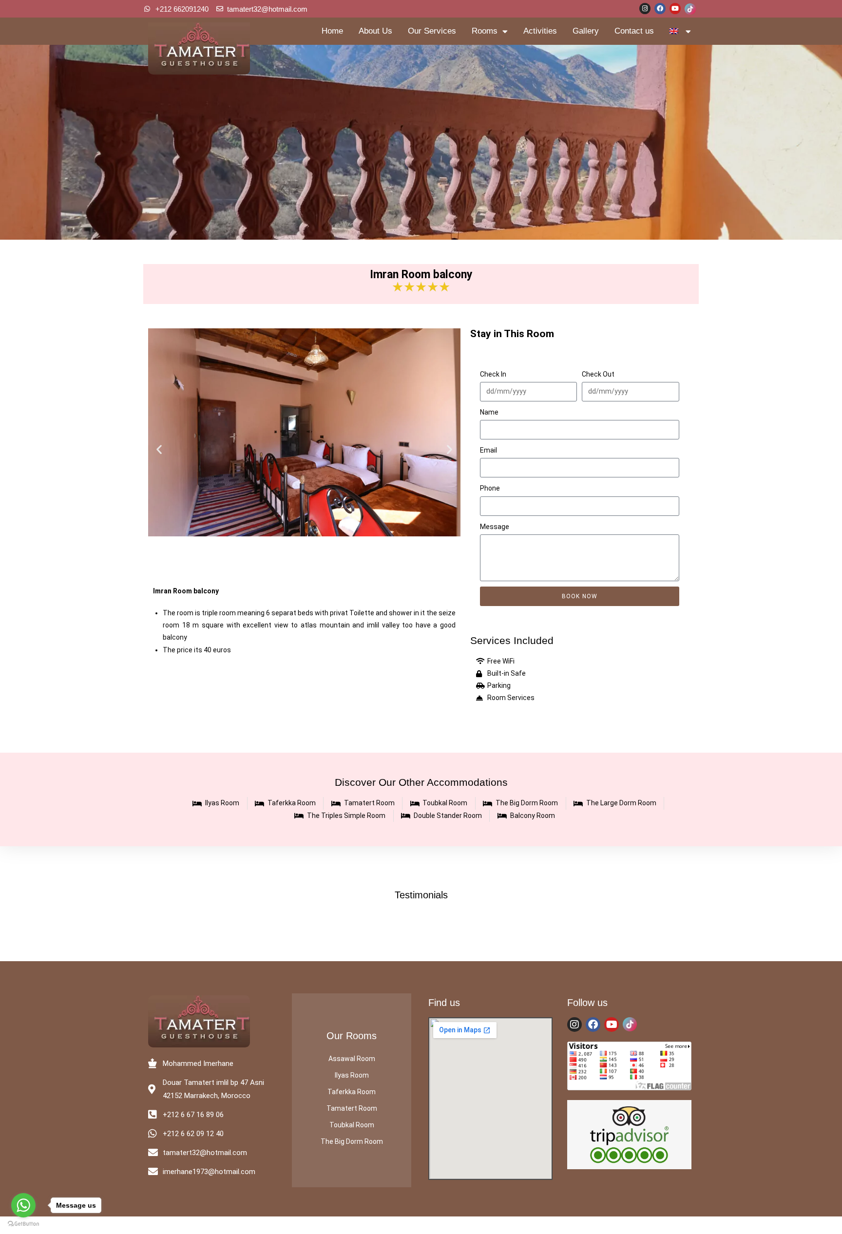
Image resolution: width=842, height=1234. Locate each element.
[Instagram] (645, 8)
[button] (159, 449)
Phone (490, 488)
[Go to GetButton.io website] (23, 1224)
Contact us (634, 31)
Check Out (598, 374)
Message (494, 527)
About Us (375, 31)
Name (489, 412)
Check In (493, 374)
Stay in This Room (512, 334)
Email (488, 450)
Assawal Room (351, 1059)
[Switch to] (680, 31)
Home (332, 31)
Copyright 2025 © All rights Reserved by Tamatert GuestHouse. (421, 1225)
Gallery (586, 31)
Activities (540, 31)
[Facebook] (660, 8)
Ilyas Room (352, 1075)
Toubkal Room (351, 1125)
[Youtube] (675, 8)
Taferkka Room (351, 1092)
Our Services (432, 31)
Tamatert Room (351, 1108)
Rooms (485, 31)
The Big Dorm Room (352, 1141)
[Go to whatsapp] (23, 1205)
